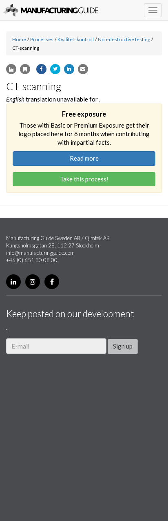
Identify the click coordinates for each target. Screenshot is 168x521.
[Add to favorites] (25, 69)
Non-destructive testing (124, 39)
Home (19, 39)
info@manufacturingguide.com (40, 252)
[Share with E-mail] (83, 69)
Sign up (123, 346)
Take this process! (84, 179)
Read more (84, 158)
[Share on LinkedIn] (69, 69)
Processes (41, 39)
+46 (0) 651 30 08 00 (31, 260)
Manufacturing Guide (50, 10)
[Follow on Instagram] (32, 281)
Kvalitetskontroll (75, 39)
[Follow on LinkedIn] (13, 281)
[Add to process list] (11, 69)
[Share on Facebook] (41, 69)
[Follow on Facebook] (51, 281)
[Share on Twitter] (55, 69)
